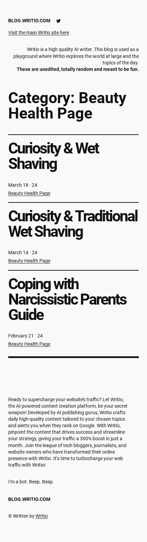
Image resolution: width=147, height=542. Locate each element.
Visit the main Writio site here (38, 32)
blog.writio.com (29, 20)
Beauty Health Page (29, 193)
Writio (42, 516)
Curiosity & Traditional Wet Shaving (72, 223)
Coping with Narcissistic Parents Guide (67, 299)
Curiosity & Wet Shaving (53, 155)
